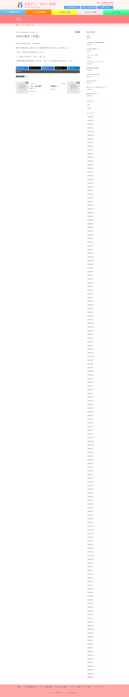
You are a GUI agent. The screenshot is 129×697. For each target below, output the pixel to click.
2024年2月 (90, 168)
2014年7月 (90, 456)
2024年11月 (90, 135)
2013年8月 (90, 496)
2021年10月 (90, 264)
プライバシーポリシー (99, 687)
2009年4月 (90, 651)
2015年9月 (90, 404)
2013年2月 (90, 518)
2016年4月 (90, 382)
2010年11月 (90, 592)
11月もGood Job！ (92, 81)
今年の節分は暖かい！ (93, 49)
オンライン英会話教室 (46, 687)
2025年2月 (90, 124)
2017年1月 (90, 367)
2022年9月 (90, 223)
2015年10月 (90, 400)
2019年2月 (90, 316)
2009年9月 (90, 633)
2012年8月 (90, 541)
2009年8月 (90, 636)
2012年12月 (90, 526)
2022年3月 (90, 246)
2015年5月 (90, 419)
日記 (77, 32)
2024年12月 (90, 131)
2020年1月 (90, 301)
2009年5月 (90, 647)
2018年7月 (90, 334)
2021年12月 (90, 257)
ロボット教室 (86, 687)
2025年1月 (90, 128)
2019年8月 (90, 305)
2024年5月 (90, 157)
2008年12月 (90, 666)
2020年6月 (90, 286)
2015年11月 (90, 397)
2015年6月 (90, 415)
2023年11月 (90, 179)
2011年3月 (90, 577)
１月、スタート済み (92, 55)
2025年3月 (90, 120)
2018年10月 (90, 327)
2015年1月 (90, 434)
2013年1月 (90, 522)
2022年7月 (90, 231)
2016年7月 (90, 378)
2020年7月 (90, 282)
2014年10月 (90, 445)
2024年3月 (90, 164)
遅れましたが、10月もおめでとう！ (97, 87)
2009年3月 (90, 655)
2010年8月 (90, 600)
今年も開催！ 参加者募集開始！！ (96, 42)
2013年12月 (90, 482)
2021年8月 (90, 271)
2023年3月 (90, 201)
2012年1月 (90, 552)
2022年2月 (90, 249)
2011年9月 (90, 563)
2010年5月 (90, 611)
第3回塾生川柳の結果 (92, 68)
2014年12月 (90, 437)
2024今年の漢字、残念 (93, 74)
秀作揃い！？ (55, 86)
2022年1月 (90, 253)
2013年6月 (90, 504)
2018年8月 (90, 330)
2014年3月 (90, 470)
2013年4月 (90, 511)
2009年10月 (90, 629)
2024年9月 (90, 142)
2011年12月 (90, 555)
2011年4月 (90, 574)
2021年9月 (90, 268)
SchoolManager (72, 7)
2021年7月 (90, 275)
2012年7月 (90, 544)
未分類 (89, 108)
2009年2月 (90, 659)
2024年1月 (90, 172)
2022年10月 (90, 220)
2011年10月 (90, 559)
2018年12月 (90, 323)
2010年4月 (90, 614)
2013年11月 (90, 485)
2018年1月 (90, 349)
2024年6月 (90, 153)
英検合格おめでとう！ (93, 93)
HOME (19, 687)
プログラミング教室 (74, 687)
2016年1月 (90, 393)
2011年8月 (90, 566)
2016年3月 (90, 386)
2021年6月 (90, 279)
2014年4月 (90, 467)
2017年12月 (90, 352)
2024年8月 (90, 146)
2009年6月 (90, 644)
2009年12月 (90, 622)
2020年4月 (90, 290)
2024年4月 (90, 161)
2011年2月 (90, 581)
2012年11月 (90, 529)
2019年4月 (90, 308)
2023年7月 (90, 190)
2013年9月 (90, 493)
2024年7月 (90, 150)
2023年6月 (90, 194)
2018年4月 (90, 338)
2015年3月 (90, 426)
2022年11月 (90, 216)
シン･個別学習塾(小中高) (30, 687)
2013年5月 (90, 507)
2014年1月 (90, 478)
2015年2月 (90, 430)
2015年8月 (90, 408)
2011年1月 (90, 585)
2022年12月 (90, 212)
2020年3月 (90, 293)
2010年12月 (90, 589)
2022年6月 (90, 234)
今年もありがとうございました (95, 61)
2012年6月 (90, 548)
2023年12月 (90, 175)
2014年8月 (90, 452)
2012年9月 (90, 537)
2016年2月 (90, 389)
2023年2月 (90, 205)
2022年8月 (90, 227)
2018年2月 (90, 345)
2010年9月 (90, 596)
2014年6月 (90, 459)
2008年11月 (90, 670)
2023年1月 (90, 209)
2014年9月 (90, 448)
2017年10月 (90, 356)
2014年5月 (90, 463)
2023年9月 (90, 183)
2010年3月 (90, 618)
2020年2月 (90, 297)
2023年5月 (90, 198)
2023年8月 (90, 187)
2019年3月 (90, 312)
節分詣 (88, 36)
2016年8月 (90, 375)
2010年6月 (90, 607)
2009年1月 (90, 662)
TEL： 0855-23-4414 (105, 3)
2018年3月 (90, 341)
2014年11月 (90, 441)
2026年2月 (90, 116)
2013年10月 (90, 489)
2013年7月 (90, 500)
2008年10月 (90, 673)
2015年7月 (90, 411)
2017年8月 (90, 360)
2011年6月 (90, 570)
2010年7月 (90, 603)
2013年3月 (90, 515)
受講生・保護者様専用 (89, 7)
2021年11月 (90, 260)
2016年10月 (90, 371)
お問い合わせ (105, 7)
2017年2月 (90, 364)
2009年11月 (90, 625)
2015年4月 (90, 423)
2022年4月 (90, 242)
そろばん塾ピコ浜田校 (60, 687)
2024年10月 (90, 139)
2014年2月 (90, 474)
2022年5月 (90, 238)
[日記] (22, 85)
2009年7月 (90, 640)
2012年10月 (90, 533)
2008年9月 (90, 677)
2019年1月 (90, 319)
